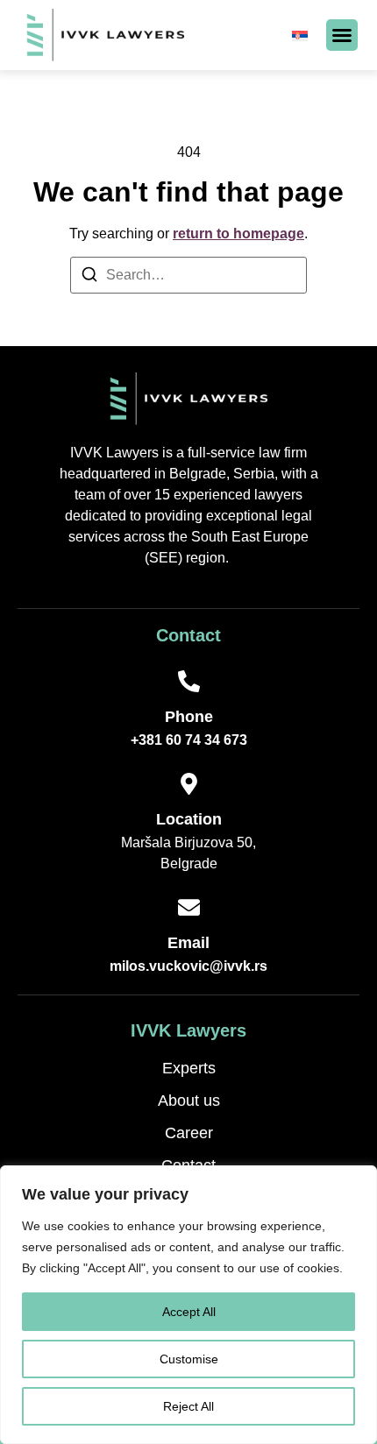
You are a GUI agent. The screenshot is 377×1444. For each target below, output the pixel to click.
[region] (188, 1304)
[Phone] (189, 681)
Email (188, 943)
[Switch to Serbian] (300, 35)
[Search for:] (188, 275)
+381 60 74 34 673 (189, 740)
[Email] (189, 907)
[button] (342, 35)
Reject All (188, 1406)
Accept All (189, 1312)
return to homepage (238, 233)
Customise (189, 1359)
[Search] (89, 277)
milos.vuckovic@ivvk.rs (188, 966)
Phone (189, 717)
